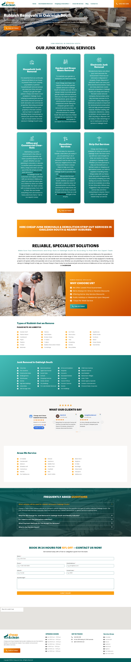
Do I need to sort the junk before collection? (35, 519)
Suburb (19, 570)
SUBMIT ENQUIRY (65, 593)
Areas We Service (77, 4)
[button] (62, 4)
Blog (87, 4)
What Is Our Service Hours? (29, 527)
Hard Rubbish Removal (45, 4)
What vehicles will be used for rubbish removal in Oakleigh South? (44, 504)
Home (34, 4)
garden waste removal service (65, 81)
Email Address (71, 563)
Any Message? (21, 577)
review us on (38, 427)
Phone (19, 563)
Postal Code (70, 570)
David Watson (65, 415)
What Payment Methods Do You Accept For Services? (39, 523)
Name (19, 556)
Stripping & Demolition (62, 4)
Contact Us (94, 4)
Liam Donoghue (89, 415)
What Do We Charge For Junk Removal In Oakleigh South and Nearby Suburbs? (49, 516)
